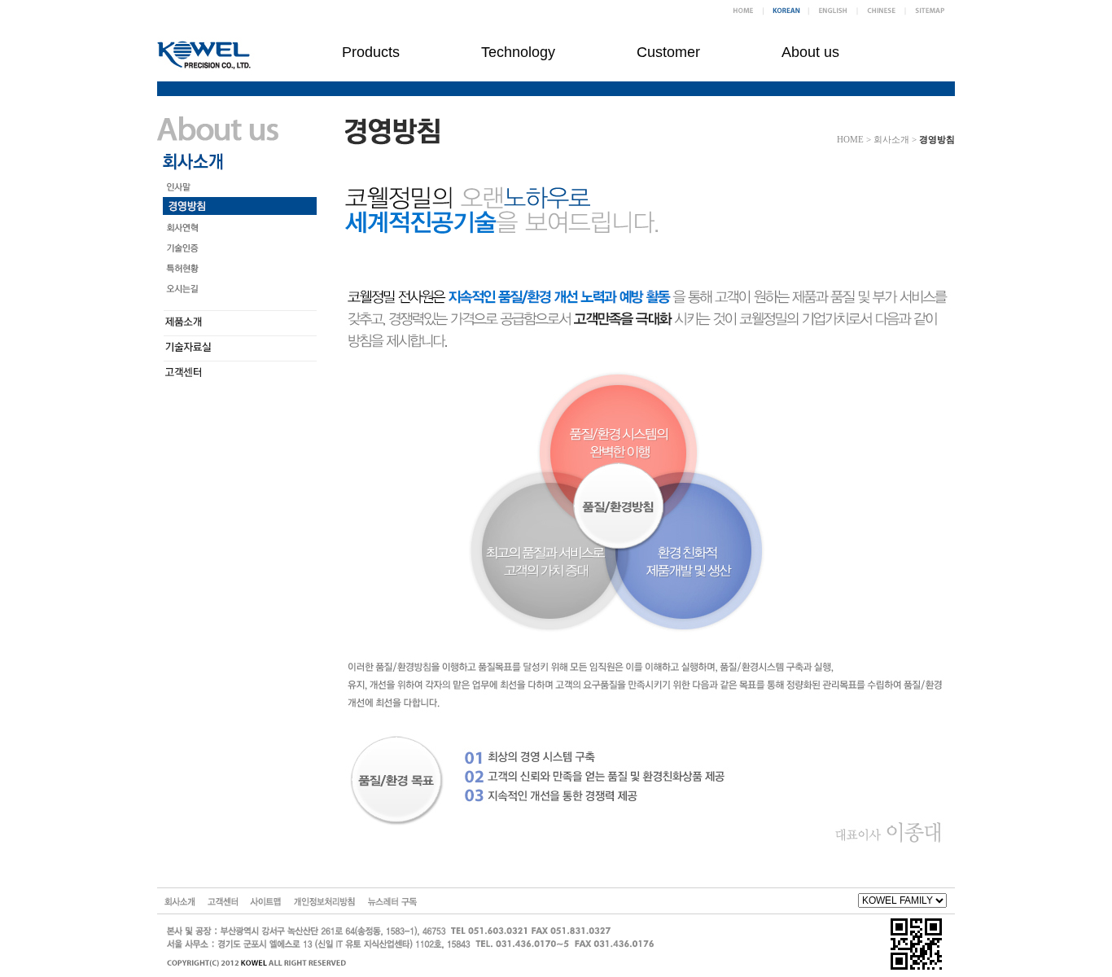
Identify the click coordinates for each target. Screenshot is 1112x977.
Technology (518, 52)
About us (810, 52)
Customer (668, 52)
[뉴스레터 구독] (392, 900)
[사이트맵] (265, 900)
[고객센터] (222, 900)
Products (371, 52)
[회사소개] (179, 900)
